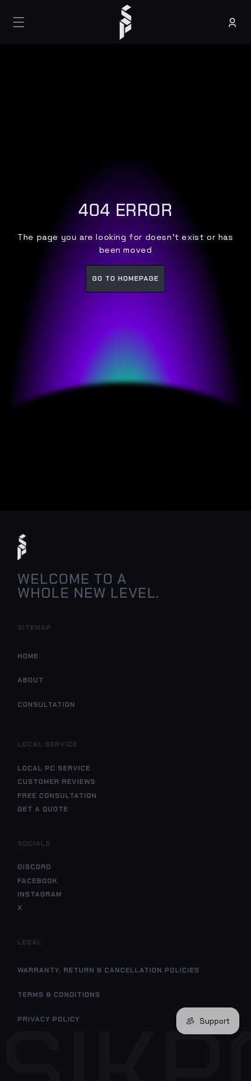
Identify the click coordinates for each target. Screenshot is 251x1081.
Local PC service (54, 768)
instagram (40, 894)
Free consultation (57, 795)
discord (34, 866)
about (31, 680)
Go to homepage (125, 278)
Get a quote (43, 809)
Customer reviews (57, 781)
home (28, 656)
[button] (19, 22)
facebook (38, 880)
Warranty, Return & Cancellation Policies (109, 970)
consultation (46, 704)
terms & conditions (59, 994)
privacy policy (49, 1019)
